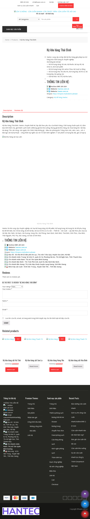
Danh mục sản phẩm (13, 29)
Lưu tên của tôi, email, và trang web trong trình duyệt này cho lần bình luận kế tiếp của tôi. (37, 318)
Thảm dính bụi (57, 457)
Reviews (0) (18, 110)
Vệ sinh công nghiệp (56, 466)
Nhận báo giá (32, 417)
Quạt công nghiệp (55, 462)
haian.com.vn (63, 91)
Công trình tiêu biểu (34, 422)
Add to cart (11, 370)
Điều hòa (52, 471)
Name (5, 301)
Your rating (6, 287)
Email (4, 309)
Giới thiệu (31, 408)
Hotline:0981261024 (65, 6)
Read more (34, 366)
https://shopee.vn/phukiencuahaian (65, 94)
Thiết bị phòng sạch (56, 413)
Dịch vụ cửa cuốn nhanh (26, 6)
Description (7, 110)
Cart (37, 6)
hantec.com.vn (63, 89)
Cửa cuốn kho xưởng (78, 448)
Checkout (55, 484)
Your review (7, 289)
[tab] (8, 110)
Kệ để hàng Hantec (61, 97)
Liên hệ (30, 435)
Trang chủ (31, 404)
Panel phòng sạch (58, 435)
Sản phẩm (31, 413)
